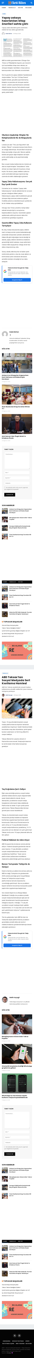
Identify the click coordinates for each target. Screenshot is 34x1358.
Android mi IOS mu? (8, 636)
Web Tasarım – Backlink (24, 1343)
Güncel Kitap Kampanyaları (10, 625)
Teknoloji (12, 7)
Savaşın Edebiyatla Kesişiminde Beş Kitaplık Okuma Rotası (19, 527)
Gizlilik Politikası (18, 1341)
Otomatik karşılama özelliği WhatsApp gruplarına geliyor (17, 1067)
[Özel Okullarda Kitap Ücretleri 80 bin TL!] (17, 394)
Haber (4, 7)
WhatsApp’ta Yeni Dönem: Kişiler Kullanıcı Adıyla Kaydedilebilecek (15, 1096)
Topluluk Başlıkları (12, 622)
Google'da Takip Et (17, 280)
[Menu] (3, 3)
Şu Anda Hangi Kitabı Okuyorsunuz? (12, 633)
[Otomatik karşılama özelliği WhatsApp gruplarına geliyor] (17, 1054)
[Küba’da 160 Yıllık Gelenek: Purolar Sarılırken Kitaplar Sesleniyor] (5, 614)
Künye (27, 1341)
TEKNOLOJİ (12, 582)
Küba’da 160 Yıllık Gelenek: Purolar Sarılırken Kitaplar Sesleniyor (20, 613)
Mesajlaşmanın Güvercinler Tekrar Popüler (15, 1037)
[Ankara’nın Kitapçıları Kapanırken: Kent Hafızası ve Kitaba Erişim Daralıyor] (17, 363)
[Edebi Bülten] (17, 2)
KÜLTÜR (20, 582)
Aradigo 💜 (10, 1353)
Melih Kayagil (9, 695)
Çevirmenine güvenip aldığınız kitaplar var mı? (16, 631)
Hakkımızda (6, 1341)
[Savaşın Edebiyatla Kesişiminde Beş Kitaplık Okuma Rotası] (5, 528)
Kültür (20, 7)
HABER (5, 582)
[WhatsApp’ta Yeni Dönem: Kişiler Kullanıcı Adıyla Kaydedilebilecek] (17, 1083)
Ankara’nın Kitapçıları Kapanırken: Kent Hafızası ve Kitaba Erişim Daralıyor (15, 377)
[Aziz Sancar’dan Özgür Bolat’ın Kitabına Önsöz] (17, 424)
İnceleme (28, 7)
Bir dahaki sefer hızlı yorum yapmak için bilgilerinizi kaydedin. (16, 488)
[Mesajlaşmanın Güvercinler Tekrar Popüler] (5, 519)
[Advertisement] (17, 113)
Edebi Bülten (9, 33)
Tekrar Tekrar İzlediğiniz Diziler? (11, 628)
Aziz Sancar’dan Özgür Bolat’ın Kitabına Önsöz (14, 437)
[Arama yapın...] (31, 3)
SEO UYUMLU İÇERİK (8, 1343)
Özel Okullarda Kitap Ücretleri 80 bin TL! (16, 408)
